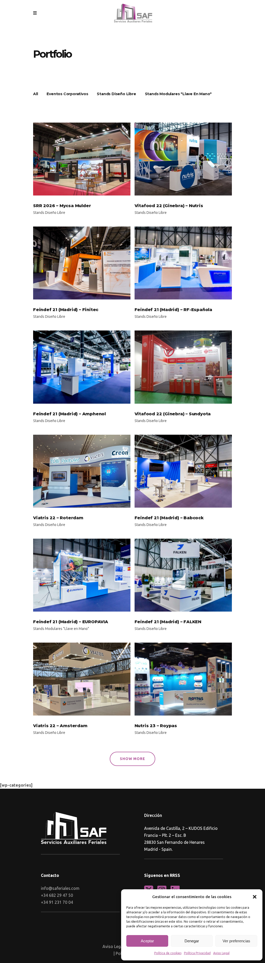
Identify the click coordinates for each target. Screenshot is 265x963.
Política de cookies (167, 953)
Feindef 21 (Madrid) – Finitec (65, 309)
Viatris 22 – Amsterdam (60, 725)
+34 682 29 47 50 (57, 895)
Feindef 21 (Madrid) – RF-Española (173, 309)
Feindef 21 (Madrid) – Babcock (169, 517)
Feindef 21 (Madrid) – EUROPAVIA (70, 621)
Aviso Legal (221, 953)
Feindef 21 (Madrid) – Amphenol (69, 413)
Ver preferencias (236, 941)
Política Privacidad (197, 953)
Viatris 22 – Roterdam (58, 517)
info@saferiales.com (60, 888)
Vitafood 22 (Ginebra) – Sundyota (173, 413)
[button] (254, 896)
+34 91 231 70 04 (57, 902)
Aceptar (147, 941)
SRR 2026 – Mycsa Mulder (62, 205)
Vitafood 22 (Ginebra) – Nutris (169, 205)
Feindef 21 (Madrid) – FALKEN (168, 621)
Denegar (192, 941)
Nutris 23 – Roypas (156, 725)
